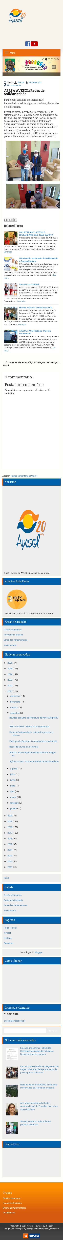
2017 (10, 833)
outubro (14, 707)
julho (12, 774)
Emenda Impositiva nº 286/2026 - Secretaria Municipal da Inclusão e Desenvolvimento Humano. (36, 1051)
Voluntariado (35, 82)
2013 (10, 855)
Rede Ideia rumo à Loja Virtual (23, 746)
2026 (10, 663)
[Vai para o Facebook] (27, 44)
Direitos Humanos (13, 629)
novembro (15, 701)
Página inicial (10, 928)
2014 (10, 850)
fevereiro (14, 803)
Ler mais (8, 252)
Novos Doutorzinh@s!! (29, 284)
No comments (14, 85)
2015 (10, 844)
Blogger (38, 952)
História (8, 938)
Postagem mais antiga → (47, 362)
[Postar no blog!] (8, 220)
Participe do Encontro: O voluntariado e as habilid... (33, 741)
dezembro (15, 696)
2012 (10, 861)
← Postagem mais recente (16, 362)
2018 (10, 827)
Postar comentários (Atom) (24, 476)
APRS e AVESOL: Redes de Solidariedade (24, 92)
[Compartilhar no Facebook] (15, 220)
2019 (10, 821)
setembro (15, 713)
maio (13, 785)
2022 (10, 685)
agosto (14, 768)
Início (6, 878)
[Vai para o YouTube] (34, 44)
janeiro (13, 808)
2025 (10, 668)
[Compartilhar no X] (12, 220)
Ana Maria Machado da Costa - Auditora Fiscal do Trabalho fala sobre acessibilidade (39, 1106)
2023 (10, 680)
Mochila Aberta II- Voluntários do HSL (36, 307)
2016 (10, 838)
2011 (10, 867)
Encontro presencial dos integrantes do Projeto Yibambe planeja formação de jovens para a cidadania (39, 1069)
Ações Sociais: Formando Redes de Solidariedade (33, 761)
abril (12, 791)
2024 (10, 674)
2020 (10, 815)
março (13, 797)
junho (13, 780)
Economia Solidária (13, 634)
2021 (10, 691)
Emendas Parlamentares (15, 640)
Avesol (21, 82)
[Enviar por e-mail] (5, 220)
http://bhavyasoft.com (49, 1229)
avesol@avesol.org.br (14, 1021)
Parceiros (8, 943)
